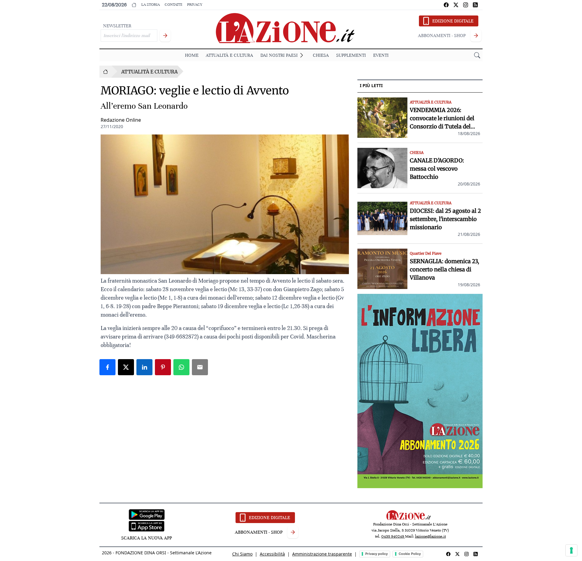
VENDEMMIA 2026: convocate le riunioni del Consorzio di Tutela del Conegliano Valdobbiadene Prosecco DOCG (445, 119)
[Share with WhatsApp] (181, 367)
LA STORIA (150, 4)
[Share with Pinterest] (163, 367)
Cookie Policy (410, 554)
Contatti (173, 4)
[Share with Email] (200, 367)
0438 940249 (393, 536)
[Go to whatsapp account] (475, 5)
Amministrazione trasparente (322, 554)
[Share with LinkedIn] (144, 367)
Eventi (381, 55)
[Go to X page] (456, 5)
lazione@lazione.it (430, 536)
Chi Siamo (242, 554)
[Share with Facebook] (107, 367)
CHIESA (321, 55)
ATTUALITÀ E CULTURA (229, 55)
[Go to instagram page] (465, 5)
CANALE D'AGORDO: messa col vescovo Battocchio (437, 168)
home (192, 55)
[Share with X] (126, 367)
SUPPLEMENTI (351, 55)
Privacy (194, 4)
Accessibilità (272, 554)
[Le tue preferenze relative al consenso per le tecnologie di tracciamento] (571, 550)
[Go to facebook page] (446, 5)
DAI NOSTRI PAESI (279, 55)
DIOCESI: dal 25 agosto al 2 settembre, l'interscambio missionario (445, 219)
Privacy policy (376, 554)
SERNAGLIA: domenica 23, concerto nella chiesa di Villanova (444, 269)
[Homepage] (105, 72)
